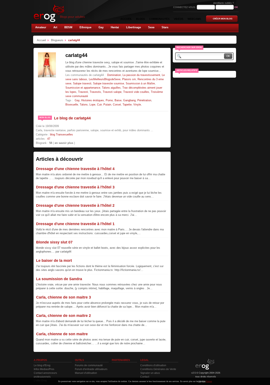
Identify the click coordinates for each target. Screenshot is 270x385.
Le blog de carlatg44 (72, 118)
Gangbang (129, 100)
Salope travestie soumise (108, 83)
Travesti (83, 91)
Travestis (95, 91)
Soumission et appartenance (82, 87)
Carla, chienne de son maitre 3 (63, 297)
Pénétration (144, 100)
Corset (117, 104)
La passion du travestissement (141, 75)
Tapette (127, 104)
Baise (118, 100)
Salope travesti (82, 83)
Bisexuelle (71, 104)
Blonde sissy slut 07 (54, 242)
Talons (84, 104)
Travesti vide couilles (136, 91)
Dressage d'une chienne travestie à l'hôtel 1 (75, 224)
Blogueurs (57, 40)
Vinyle (137, 104)
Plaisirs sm (129, 79)
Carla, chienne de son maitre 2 (63, 315)
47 (48, 138)
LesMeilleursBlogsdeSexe (104, 79)
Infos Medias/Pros (44, 369)
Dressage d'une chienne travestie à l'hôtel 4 (75, 169)
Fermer (209, 381)
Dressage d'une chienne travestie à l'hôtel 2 (75, 205)
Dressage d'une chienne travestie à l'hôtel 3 (75, 187)
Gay (77, 100)
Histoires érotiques (92, 100)
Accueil (41, 40)
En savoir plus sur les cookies (192, 381)
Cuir (99, 104)
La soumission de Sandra (59, 279)
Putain (107, 104)
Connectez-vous (184, 7)
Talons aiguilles (111, 87)
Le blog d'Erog (42, 365)
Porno (109, 100)
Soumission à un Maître (140, 83)
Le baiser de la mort (54, 260)
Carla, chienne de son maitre (62, 334)
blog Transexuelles (61, 134)
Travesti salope (112, 91)
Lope (92, 104)
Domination (114, 75)
